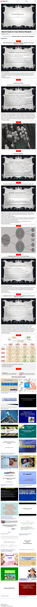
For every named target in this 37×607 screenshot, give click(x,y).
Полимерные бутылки (23, 423)
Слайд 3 (18, 79)
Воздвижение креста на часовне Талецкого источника (27, 454)
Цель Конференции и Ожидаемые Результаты (7, 485)
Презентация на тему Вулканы (6, 423)
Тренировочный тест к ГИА (6, 468)
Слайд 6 (18, 182)
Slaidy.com (5, 1)
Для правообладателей (4, 605)
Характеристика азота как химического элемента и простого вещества (8, 454)
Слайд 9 (18, 294)
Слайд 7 (18, 225)
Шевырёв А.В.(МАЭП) (5, 533)
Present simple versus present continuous (26, 549)
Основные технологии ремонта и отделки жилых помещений (9, 392)
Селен (20, 391)
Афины (2, 581)
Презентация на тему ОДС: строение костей (26, 374)
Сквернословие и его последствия (25, 438)
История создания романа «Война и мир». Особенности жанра (27, 596)
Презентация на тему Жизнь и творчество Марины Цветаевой (9, 408)
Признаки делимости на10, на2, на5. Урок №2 (27, 407)
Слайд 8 (18, 254)
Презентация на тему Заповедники (9, 373)
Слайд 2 (18, 41)
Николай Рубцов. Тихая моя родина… (26, 581)
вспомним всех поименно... (24, 501)
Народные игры (4, 566)
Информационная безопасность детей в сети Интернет (27, 469)
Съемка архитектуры (5, 595)
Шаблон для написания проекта (25, 516)
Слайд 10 (18, 335)
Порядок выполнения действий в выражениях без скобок (25, 534)
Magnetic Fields (3, 501)
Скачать (18, 368)
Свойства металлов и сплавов (24, 566)
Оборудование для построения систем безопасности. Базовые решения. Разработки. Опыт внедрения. (8, 550)
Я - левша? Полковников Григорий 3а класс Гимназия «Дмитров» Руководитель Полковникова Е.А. (27, 485)
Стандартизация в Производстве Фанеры (8, 438)
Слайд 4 (18, 122)
